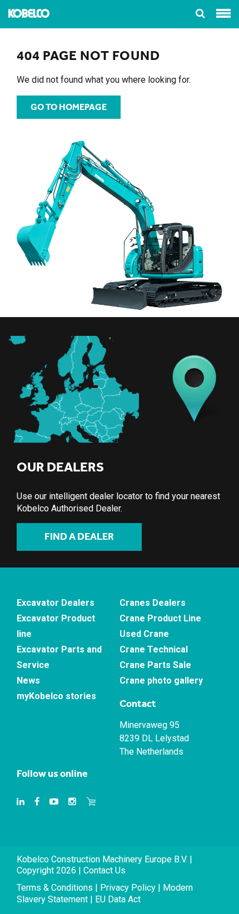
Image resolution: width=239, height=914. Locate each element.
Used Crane (144, 634)
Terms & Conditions (55, 887)
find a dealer (79, 536)
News (28, 680)
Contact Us (104, 870)
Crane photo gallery (161, 680)
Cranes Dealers (153, 602)
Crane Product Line (160, 618)
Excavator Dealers (55, 602)
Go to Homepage (69, 107)
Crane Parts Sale (155, 665)
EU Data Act (118, 899)
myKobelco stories (56, 696)
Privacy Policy (128, 887)
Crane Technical (154, 649)
